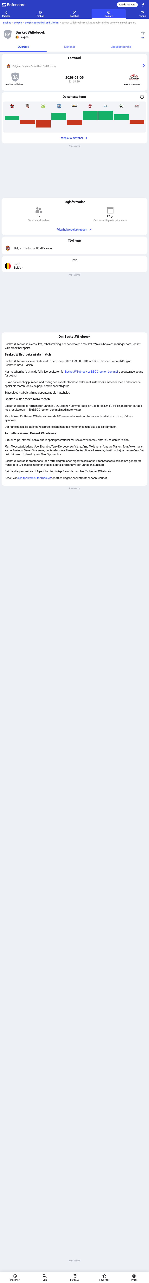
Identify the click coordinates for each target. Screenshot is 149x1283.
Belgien (18, 22)
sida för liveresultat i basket (34, 478)
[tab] (23, 47)
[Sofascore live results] (16, 4)
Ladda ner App (127, 4)
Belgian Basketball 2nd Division (42, 22)
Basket (7, 22)
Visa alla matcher (72, 138)
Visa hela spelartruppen (72, 229)
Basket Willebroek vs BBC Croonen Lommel (91, 371)
